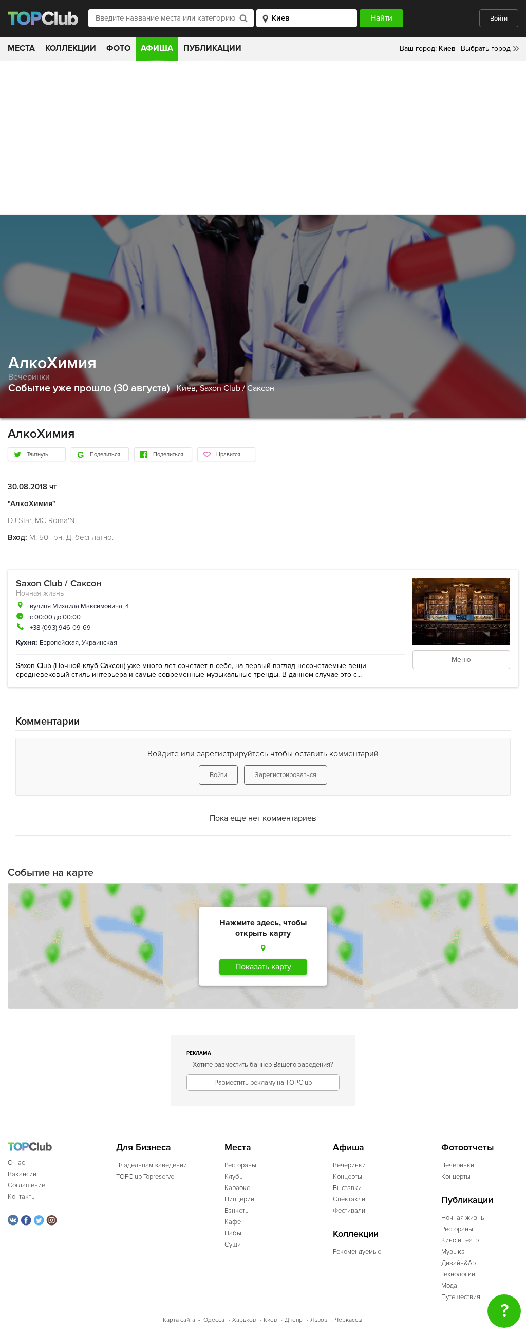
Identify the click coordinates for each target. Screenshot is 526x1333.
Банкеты (237, 1210)
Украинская (99, 643)
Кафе (232, 1222)
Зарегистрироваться (285, 775)
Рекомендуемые (357, 1252)
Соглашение (26, 1185)
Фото (118, 48)
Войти (499, 18)
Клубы (234, 1177)
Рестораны (240, 1165)
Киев (270, 1320)
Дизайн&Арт (459, 1263)
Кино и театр (460, 1240)
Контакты (22, 1197)
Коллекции (70, 48)
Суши (232, 1244)
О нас (16, 1163)
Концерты (347, 1177)
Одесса (213, 1320)
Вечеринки (29, 377)
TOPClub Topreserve (145, 1177)
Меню (461, 659)
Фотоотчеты (467, 1147)
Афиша (157, 48)
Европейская (59, 643)
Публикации (212, 48)
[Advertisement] (263, 138)
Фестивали (349, 1210)
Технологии (458, 1274)
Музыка (453, 1252)
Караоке (237, 1188)
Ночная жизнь (40, 593)
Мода (449, 1286)
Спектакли (349, 1199)
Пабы (232, 1233)
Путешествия (460, 1297)
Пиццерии (239, 1199)
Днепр (294, 1320)
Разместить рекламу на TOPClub (263, 1082)
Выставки (347, 1188)
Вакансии (22, 1174)
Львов (318, 1320)
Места (21, 48)
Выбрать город (486, 48)
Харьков (244, 1320)
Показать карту (263, 967)
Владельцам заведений (151, 1165)
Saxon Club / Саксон (237, 388)
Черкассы (348, 1320)
